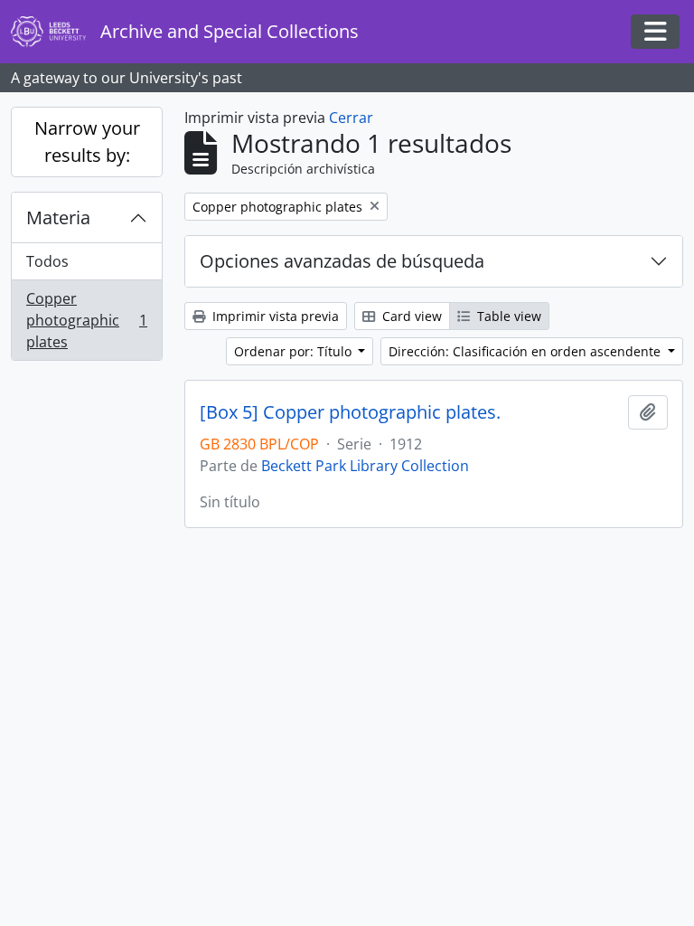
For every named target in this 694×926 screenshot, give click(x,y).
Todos (47, 261)
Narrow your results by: (87, 141)
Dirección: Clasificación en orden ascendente (526, 351)
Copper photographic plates (86, 320)
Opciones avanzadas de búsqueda (342, 261)
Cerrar (351, 118)
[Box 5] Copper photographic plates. (350, 412)
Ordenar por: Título (294, 351)
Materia (58, 217)
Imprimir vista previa (274, 316)
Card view (410, 316)
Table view (507, 316)
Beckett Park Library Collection (365, 466)
